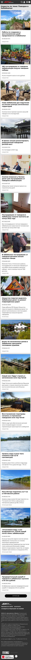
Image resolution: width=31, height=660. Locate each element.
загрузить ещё (15, 595)
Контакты (17, 606)
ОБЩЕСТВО (5, 41)
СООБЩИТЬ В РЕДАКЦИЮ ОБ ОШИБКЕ (12, 608)
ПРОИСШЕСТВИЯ (7, 504)
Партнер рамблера (14, 652)
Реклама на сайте (7, 606)
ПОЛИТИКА (5, 316)
